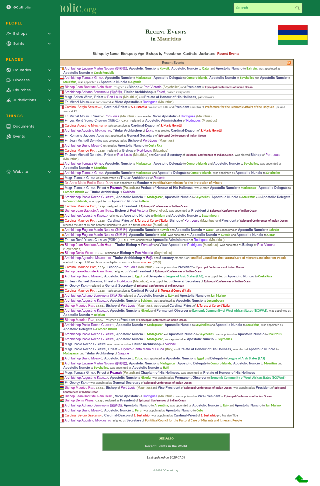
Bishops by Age (132, 54)
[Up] (301, 480)
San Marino (218, 295)
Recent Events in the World (166, 446)
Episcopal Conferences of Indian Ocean (228, 87)
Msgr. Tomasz (80, 178)
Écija (149, 130)
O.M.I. (125, 121)
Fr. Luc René (86, 120)
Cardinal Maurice (80, 150)
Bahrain (251, 68)
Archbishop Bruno (83, 145)
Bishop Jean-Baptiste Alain (89, 87)
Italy (157, 262)
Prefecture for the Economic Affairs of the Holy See (239, 107)
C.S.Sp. (102, 151)
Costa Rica (155, 145)
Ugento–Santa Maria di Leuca (142, 349)
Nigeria (145, 310)
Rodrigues (150, 102)
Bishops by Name (105, 54)
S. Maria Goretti (171, 125)
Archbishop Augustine (86, 215)
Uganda (136, 82)
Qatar (206, 68)
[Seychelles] (61, 87)
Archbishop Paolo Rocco (89, 197)
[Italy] (61, 92)
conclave (146, 225)
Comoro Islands (196, 78)
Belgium (159, 215)
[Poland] (61, 78)
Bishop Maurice (79, 305)
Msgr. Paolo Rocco (85, 344)
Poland (129, 188)
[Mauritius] (293, 35)
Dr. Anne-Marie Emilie (89, 183)
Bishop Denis (79, 253)
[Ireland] (61, 68)
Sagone (170, 344)
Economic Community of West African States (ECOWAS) (229, 310)
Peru (145, 201)
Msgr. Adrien (78, 97)
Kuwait (164, 68)
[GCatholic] (61, 8)
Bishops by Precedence (163, 54)
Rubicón (159, 178)
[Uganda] (61, 215)
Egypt (138, 276)
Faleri (161, 92)
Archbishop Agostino (87, 130)
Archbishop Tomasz (83, 78)
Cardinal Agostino (86, 125)
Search (297, 8)
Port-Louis (114, 97)
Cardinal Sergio (83, 107)
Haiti (163, 235)
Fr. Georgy (77, 285)
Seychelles (247, 78)
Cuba (138, 358)
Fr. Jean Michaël (83, 140)
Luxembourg (210, 215)
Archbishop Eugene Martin (89, 68)
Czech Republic (104, 73)
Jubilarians (207, 54)
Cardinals (190, 54)
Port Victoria (153, 87)
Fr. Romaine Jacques (84, 135)
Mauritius (169, 39)
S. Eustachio (139, 107)
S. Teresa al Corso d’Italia (151, 220)
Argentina (161, 405)
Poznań (116, 188)
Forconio (147, 245)
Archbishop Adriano (86, 92)
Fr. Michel (77, 102)
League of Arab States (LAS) (184, 276)
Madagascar (144, 78)
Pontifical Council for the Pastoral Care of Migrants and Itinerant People (238, 258)
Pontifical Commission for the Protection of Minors (187, 183)
